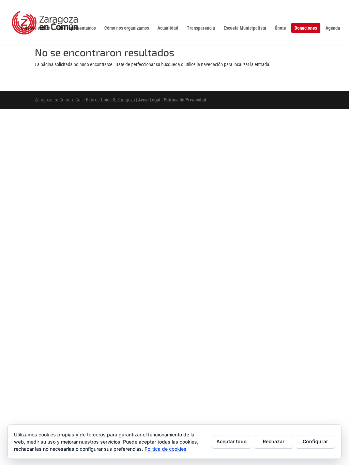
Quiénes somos (35, 28)
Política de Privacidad (185, 99)
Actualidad (167, 28)
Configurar (315, 441)
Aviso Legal (149, 99)
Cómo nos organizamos (126, 28)
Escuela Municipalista (245, 28)
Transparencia (201, 28)
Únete (280, 28)
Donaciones (305, 28)
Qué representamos (77, 28)
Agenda (332, 28)
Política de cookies (165, 449)
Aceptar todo (231, 441)
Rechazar (274, 441)
